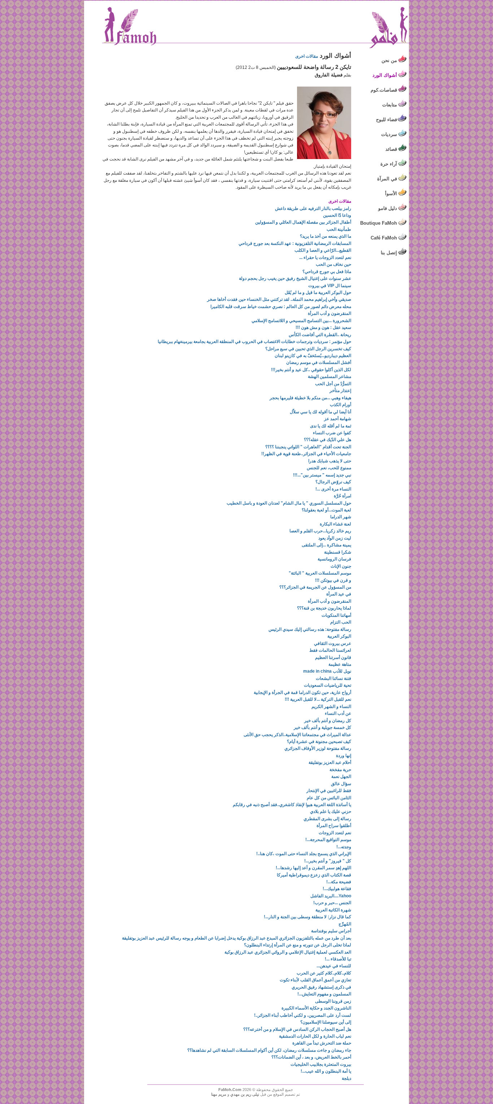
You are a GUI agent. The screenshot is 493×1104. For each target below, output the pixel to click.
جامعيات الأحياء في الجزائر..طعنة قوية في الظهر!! (306, 453)
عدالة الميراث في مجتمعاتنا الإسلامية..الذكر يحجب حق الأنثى (297, 734)
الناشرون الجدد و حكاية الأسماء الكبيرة (316, 1008)
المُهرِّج (345, 924)
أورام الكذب (340, 404)
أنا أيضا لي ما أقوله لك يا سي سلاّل (320, 411)
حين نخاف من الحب (333, 264)
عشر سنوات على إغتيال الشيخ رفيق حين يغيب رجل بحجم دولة (295, 278)
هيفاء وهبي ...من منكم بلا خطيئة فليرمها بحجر (310, 397)
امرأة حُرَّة (342, 495)
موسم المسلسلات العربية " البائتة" (320, 573)
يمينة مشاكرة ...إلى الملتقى (326, 544)
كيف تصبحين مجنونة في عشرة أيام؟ (319, 741)
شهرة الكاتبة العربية (333, 909)
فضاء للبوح (386, 119)
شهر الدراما (340, 516)
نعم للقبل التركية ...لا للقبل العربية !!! (318, 699)
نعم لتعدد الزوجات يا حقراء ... (325, 257)
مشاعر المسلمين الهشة (329, 376)
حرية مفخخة (340, 769)
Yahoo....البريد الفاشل (330, 895)
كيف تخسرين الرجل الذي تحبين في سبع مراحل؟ (308, 348)
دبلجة (346, 1078)
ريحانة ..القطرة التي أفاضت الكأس (320, 334)
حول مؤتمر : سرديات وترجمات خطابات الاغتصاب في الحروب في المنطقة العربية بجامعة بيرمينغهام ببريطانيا (254, 341)
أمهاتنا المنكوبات (336, 615)
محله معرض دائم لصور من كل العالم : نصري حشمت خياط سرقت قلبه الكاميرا (280, 306)
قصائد (391, 149)
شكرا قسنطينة (337, 552)
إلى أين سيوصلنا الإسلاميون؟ (325, 1022)
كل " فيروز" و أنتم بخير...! (327, 860)
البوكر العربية (339, 636)
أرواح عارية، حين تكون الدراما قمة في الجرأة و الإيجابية (302, 692)
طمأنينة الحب (339, 229)
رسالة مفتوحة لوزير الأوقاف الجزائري (317, 748)
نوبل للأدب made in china (327, 671)
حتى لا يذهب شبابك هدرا (329, 460)
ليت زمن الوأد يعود (334, 538)
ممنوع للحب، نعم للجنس (329, 467)
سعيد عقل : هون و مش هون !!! (323, 327)
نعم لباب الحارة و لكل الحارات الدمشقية (315, 1036)
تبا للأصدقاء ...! (338, 959)
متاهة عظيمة (339, 664)
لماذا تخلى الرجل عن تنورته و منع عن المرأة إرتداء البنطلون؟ (297, 944)
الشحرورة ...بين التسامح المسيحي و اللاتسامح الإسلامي (301, 320)
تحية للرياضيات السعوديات (327, 685)
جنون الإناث (341, 566)
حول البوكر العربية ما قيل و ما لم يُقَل (318, 292)
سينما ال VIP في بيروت (329, 285)
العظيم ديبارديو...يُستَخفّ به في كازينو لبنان (313, 355)
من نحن (389, 60)
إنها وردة (343, 755)
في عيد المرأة (338, 594)
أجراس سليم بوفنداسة (331, 930)
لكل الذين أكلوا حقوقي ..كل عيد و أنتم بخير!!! (311, 369)
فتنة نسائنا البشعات (333, 678)
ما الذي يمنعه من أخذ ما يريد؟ (325, 236)
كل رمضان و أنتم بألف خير (327, 720)
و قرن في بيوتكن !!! (333, 580)
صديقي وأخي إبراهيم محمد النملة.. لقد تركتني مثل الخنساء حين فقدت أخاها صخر (279, 299)
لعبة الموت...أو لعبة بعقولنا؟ (326, 510)
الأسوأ (391, 193)
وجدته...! (343, 846)
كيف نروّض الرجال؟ (333, 481)
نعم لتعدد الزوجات (335, 832)
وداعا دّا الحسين (337, 215)
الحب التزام (340, 622)
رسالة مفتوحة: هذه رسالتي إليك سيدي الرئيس (310, 629)
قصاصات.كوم (384, 90)
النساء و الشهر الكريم (331, 706)
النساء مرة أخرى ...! (333, 489)
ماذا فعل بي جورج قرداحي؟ (326, 271)
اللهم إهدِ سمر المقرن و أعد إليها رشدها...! (313, 867)
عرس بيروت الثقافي (332, 643)
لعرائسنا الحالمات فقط (330, 650)
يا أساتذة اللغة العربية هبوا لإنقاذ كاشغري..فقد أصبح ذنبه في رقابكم (292, 804)
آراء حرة (388, 164)
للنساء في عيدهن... (334, 965)
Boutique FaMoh (378, 223)
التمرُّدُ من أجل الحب (333, 383)
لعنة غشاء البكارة (335, 524)
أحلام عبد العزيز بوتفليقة (330, 762)
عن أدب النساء (338, 713)
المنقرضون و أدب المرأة (329, 313)
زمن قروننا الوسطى (333, 1001)
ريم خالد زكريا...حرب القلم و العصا (320, 530)
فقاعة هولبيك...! (337, 888)
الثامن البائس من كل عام (329, 797)
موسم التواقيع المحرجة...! (328, 839)
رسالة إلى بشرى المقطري (327, 818)
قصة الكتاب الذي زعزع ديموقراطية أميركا (314, 875)
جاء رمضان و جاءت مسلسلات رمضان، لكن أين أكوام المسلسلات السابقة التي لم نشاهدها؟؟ (269, 1050)
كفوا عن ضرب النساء (332, 432)
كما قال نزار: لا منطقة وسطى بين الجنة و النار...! (307, 916)
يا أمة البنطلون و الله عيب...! (326, 1071)
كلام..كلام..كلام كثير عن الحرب (324, 973)
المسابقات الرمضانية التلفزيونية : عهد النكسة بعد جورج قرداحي (295, 243)
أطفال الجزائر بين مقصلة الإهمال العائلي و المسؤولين (303, 222)
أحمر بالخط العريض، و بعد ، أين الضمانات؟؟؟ (311, 1057)
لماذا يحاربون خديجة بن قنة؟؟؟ (324, 608)
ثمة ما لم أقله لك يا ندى (330, 425)
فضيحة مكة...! (338, 881)
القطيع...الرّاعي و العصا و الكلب (323, 250)
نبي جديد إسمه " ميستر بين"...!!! (322, 475)
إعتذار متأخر (340, 390)
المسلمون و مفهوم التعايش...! (324, 994)
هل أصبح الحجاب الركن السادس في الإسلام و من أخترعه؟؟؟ (297, 1029)
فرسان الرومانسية (334, 559)
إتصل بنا (389, 252)
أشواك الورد (384, 75)
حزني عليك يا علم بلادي (330, 811)
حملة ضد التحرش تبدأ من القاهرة (321, 1043)
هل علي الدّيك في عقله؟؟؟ (327, 439)
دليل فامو (387, 208)
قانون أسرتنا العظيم (333, 657)
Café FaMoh (384, 238)
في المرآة (387, 178)
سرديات (389, 134)
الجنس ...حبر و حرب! (332, 902)
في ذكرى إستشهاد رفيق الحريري (321, 987)
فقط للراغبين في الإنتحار (328, 790)
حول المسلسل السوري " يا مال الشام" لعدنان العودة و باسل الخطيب (289, 503)
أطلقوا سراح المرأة (334, 825)
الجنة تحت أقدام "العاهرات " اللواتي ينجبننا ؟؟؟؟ (308, 446)
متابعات (389, 104)
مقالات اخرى (306, 56)
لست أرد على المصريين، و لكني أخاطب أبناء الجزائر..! (302, 1015)
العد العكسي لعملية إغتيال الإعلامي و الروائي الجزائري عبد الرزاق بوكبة (287, 952)
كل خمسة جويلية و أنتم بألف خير (322, 727)
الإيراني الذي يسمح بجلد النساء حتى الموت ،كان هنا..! (303, 853)
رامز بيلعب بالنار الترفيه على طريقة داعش (313, 208)
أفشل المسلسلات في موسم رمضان (318, 362)
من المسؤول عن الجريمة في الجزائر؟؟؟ (315, 587)
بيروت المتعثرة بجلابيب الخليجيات (321, 1064)
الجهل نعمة (341, 776)
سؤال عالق (341, 783)
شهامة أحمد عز (337, 418)
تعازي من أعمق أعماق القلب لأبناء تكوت (315, 979)
